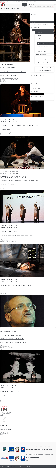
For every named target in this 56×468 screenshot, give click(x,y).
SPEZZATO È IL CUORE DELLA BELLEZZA (19, 125)
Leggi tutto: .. (2, 83)
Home (25, 6)
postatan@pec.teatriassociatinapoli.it (8, 439)
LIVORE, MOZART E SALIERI (19, 181)
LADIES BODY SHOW (10, 231)
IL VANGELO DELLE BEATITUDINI (16, 285)
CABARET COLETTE (9, 391)
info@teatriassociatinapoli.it (7, 437)
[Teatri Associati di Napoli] (2, 4)
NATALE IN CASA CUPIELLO (13, 72)
